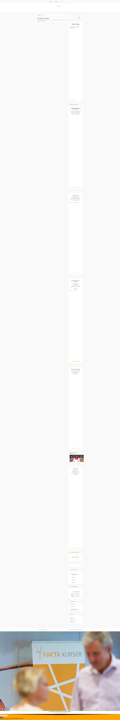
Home (40, 15)
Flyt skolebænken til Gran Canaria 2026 (75, 574)
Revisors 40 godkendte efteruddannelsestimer (75, 361)
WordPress (80, 629)
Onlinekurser (73, 579)
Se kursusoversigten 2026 (75, 556)
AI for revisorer (72, 606)
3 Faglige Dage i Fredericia (75, 448)
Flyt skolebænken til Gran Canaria (75, 187)
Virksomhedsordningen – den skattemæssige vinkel (74, 609)
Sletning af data (72, 604)
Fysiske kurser (73, 577)
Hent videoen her (72, 100)
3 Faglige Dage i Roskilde (75, 547)
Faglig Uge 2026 (75, 273)
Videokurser (73, 582)
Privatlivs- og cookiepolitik (42, 629)
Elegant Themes (73, 629)
